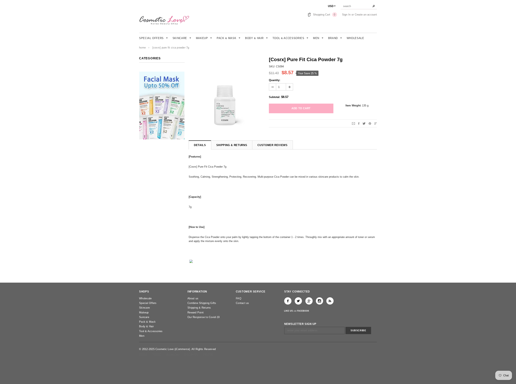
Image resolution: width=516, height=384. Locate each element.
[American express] (157, 354)
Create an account (366, 14)
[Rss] (330, 301)
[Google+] (375, 123)
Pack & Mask (147, 321)
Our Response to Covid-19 (203, 317)
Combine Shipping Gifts (201, 303)
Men (141, 335)
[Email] (353, 123)
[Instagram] (319, 301)
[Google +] (309, 301)
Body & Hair (146, 326)
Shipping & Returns (199, 307)
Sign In (346, 14)
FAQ (238, 298)
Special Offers (148, 303)
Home (142, 47)
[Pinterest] (370, 123)
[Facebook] (287, 301)
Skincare (144, 307)
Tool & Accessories (151, 331)
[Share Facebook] (358, 123)
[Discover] (191, 354)
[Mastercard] (173, 354)
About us (192, 298)
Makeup (144, 312)
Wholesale (145, 298)
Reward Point (195, 312)
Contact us (242, 303)
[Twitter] (364, 123)
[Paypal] (208, 354)
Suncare (144, 317)
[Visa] (143, 354)
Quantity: (274, 80)
